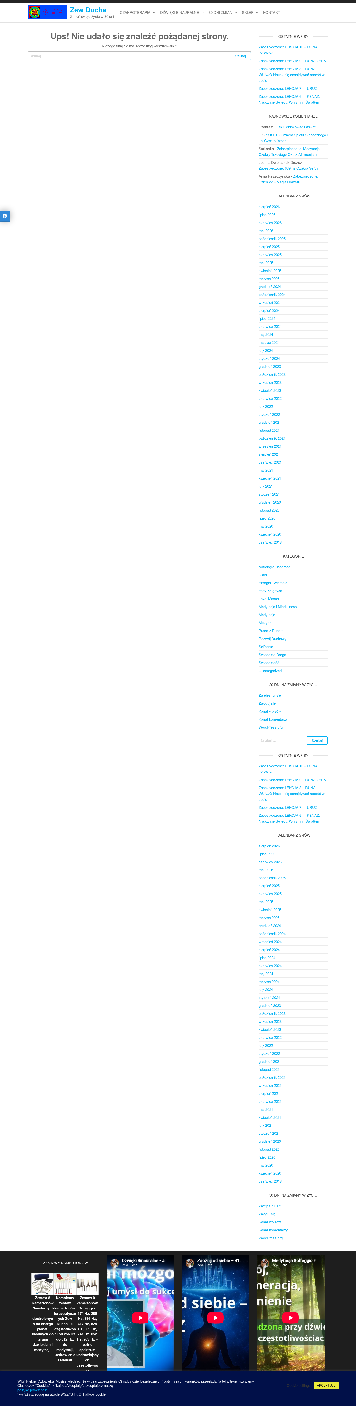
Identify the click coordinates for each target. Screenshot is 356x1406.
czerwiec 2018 (270, 541)
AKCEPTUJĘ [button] (326, 1385)
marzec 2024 (269, 342)
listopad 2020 (269, 510)
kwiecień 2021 (270, 478)
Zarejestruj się (270, 695)
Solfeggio (266, 646)
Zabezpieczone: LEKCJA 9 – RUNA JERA (292, 60)
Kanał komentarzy (273, 719)
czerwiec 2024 (270, 326)
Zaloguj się (267, 703)
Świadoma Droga (272, 654)
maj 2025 (266, 262)
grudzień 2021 (270, 422)
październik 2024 (272, 294)
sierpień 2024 (269, 310)
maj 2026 (266, 230)
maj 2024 (266, 334)
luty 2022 (266, 406)
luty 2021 (266, 486)
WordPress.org (271, 727)
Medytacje (267, 614)
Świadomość (269, 662)
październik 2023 (272, 374)
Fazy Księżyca (270, 590)
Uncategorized (270, 670)
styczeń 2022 (269, 414)
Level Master (269, 598)
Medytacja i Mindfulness (278, 606)
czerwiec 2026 (270, 222)
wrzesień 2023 (270, 382)
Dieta (263, 574)
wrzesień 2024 (270, 302)
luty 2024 (266, 350)
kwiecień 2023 (270, 390)
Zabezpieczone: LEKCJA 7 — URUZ (288, 88)
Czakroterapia (135, 12)
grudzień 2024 (270, 286)
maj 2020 (266, 526)
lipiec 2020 (267, 518)
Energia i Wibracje (273, 582)
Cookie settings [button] (298, 1385)
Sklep (248, 12)
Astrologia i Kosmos (274, 566)
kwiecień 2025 (270, 270)
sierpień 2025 (269, 246)
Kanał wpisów (270, 711)
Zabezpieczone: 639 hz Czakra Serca (288, 168)
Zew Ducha (88, 10)
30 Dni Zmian (220, 12)
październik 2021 (272, 438)
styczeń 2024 (269, 358)
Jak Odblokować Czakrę (296, 126)
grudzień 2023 (270, 366)
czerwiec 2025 (270, 254)
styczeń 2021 (269, 494)
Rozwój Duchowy (272, 638)
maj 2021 (266, 470)
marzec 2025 (269, 278)
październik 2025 (272, 238)
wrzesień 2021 (270, 446)
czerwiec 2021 (270, 462)
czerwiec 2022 (270, 398)
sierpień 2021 (269, 454)
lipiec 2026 (267, 214)
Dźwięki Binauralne (179, 12)
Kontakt (271, 12)
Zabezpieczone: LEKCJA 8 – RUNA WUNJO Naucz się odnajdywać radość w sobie (292, 74)
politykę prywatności (32, 1389)
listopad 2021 (269, 430)
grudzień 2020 (270, 502)
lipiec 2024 (267, 318)
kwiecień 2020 (270, 534)
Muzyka (265, 622)
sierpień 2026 (269, 206)
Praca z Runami (271, 630)
